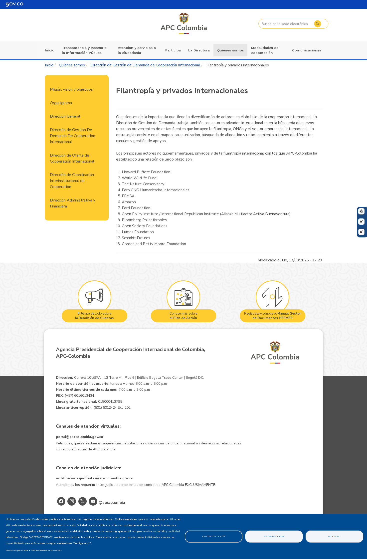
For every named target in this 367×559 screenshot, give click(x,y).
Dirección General (65, 116)
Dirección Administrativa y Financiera (72, 203)
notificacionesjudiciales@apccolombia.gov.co (94, 478)
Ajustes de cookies (213, 536)
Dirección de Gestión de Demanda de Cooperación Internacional (145, 65)
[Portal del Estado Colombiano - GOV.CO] (14, 4)
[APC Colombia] (184, 24)
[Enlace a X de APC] (82, 501)
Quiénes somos (230, 50)
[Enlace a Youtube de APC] (93, 501)
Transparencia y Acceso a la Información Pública (84, 50)
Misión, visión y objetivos (71, 89)
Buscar (317, 24)
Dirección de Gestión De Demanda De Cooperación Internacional (72, 136)
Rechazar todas (274, 536)
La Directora (199, 50)
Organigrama (61, 103)
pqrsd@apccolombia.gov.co (79, 436)
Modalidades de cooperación (264, 50)
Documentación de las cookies (46, 550)
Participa (173, 50)
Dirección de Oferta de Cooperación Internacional (72, 158)
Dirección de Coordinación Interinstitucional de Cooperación (72, 180)
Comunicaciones (306, 50)
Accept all (334, 536)
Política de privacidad (17, 550)
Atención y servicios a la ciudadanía (137, 50)
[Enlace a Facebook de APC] (61, 501)
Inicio (49, 50)
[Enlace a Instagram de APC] (71, 501)
